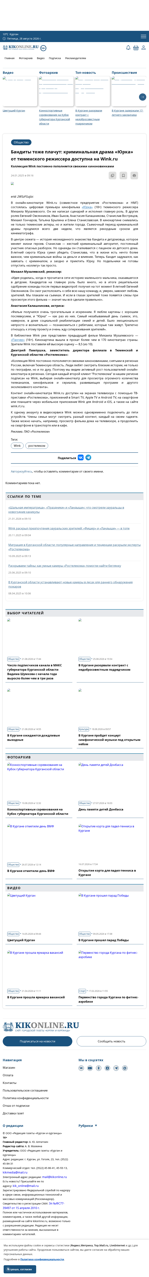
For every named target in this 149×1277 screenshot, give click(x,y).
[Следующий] (142, 97)
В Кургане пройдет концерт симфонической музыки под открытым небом (109, 739)
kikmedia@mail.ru (15, 1172)
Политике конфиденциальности (42, 1259)
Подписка (55, 58)
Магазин (9, 1068)
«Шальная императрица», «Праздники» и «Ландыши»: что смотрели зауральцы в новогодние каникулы (66, 510)
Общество (21, 142)
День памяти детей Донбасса (100, 809)
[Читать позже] (123, 175)
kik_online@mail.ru (26, 1186)
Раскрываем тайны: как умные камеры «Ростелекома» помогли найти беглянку (64, 566)
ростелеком (36, 446)
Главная (10, 58)
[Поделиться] (112, 175)
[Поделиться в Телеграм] (88, 458)
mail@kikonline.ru (54, 1177)
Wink (17, 446)
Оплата (8, 1075)
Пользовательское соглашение (25, 1090)
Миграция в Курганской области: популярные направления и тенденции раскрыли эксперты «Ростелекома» (74, 547)
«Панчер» (18, 340)
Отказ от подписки (16, 1106)
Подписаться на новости (37, 1041)
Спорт (82, 991)
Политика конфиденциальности (26, 1098)
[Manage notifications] (8, 1269)
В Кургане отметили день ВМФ (31, 871)
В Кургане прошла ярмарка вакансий (36, 997)
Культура (83, 729)
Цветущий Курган (21, 940)
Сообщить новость (111, 1041)
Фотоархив (26, 58)
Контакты (9, 1083)
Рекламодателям (75, 58)
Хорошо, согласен (20, 1269)
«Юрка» (87, 207)
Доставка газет (13, 1113)
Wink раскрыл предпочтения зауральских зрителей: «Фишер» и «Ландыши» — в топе (69, 528)
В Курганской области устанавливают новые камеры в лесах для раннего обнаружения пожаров (70, 584)
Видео (41, 58)
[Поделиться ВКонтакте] (81, 458)
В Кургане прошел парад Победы (103, 940)
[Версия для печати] (134, 175)
